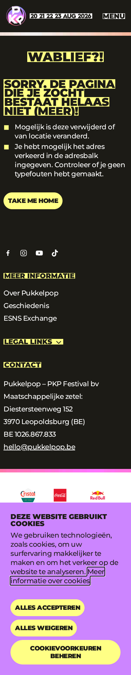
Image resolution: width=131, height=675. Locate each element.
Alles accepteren (47, 608)
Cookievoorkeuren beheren (65, 652)
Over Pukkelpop (30, 293)
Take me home (33, 201)
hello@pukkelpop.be (39, 447)
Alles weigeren (43, 628)
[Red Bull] (98, 495)
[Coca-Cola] (60, 495)
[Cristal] (28, 495)
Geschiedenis (26, 305)
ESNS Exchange (30, 318)
